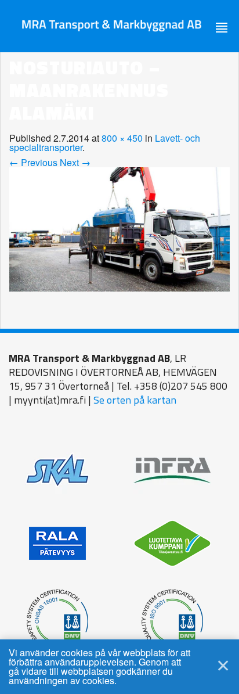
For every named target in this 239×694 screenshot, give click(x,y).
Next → (75, 162)
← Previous (33, 162)
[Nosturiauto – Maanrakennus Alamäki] (119, 228)
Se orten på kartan (134, 400)
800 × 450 (122, 138)
